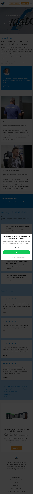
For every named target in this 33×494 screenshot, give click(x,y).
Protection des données (20, 257)
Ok (16, 252)
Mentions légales (11, 257)
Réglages (16, 247)
